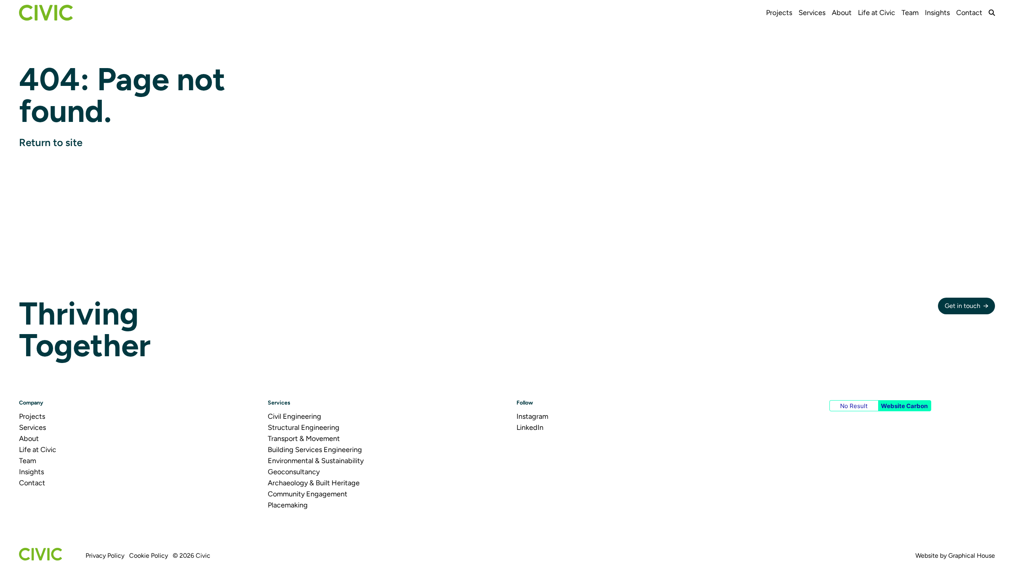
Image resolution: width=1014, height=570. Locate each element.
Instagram (532, 416)
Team (910, 12)
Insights (937, 12)
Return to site (50, 142)
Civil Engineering (294, 416)
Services (812, 12)
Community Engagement (307, 494)
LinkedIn (530, 427)
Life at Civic (876, 12)
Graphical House (971, 555)
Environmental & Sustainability (316, 460)
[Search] (992, 13)
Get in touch (962, 306)
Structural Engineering (303, 427)
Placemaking (288, 505)
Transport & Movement (304, 438)
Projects (779, 12)
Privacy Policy (105, 555)
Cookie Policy (148, 555)
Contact (969, 12)
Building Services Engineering (315, 449)
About (842, 12)
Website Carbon (904, 406)
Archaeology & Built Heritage (314, 483)
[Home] (46, 13)
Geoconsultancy (294, 471)
